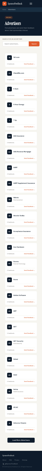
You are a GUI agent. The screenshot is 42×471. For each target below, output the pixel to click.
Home (4, 9)
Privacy (17, 460)
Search (34, 44)
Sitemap (24, 460)
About (4, 460)
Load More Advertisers (21, 440)
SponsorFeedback (8, 455)
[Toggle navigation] (31, 3)
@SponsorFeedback (11, 464)
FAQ (10, 460)
